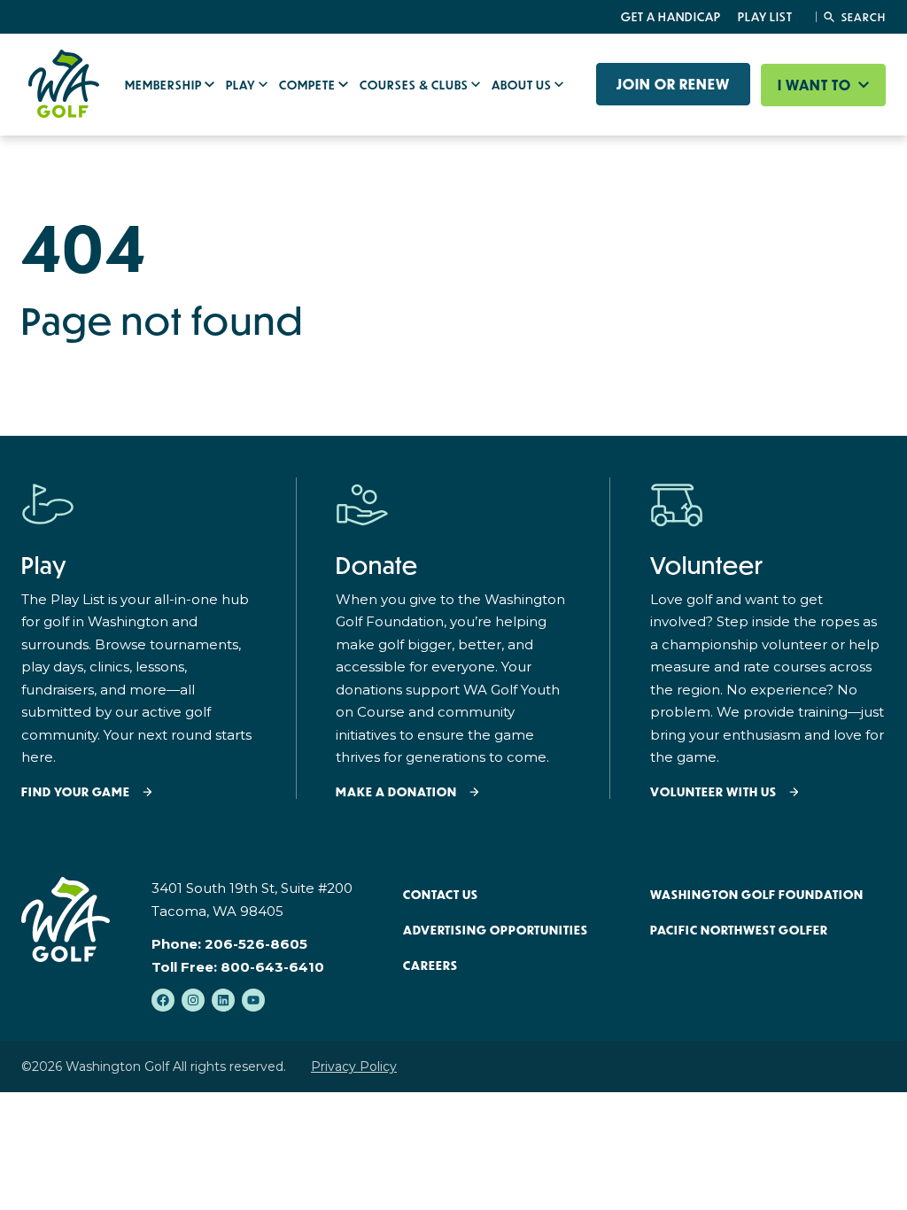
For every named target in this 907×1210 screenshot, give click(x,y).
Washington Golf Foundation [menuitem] (757, 895)
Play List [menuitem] (765, 17)
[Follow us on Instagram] (193, 1000)
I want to (816, 85)
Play (242, 85)
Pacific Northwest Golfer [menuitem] (739, 930)
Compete (308, 85)
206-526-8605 (256, 943)
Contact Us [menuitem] (440, 895)
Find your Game (75, 792)
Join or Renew (673, 84)
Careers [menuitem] (430, 965)
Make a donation (396, 792)
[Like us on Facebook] (162, 1000)
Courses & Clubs (415, 85)
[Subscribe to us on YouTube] (253, 1000)
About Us (523, 85)
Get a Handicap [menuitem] (671, 17)
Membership (165, 85)
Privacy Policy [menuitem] (354, 1066)
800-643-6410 (272, 966)
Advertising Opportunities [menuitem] (495, 930)
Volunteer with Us (713, 792)
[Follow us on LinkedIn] (223, 1000)
